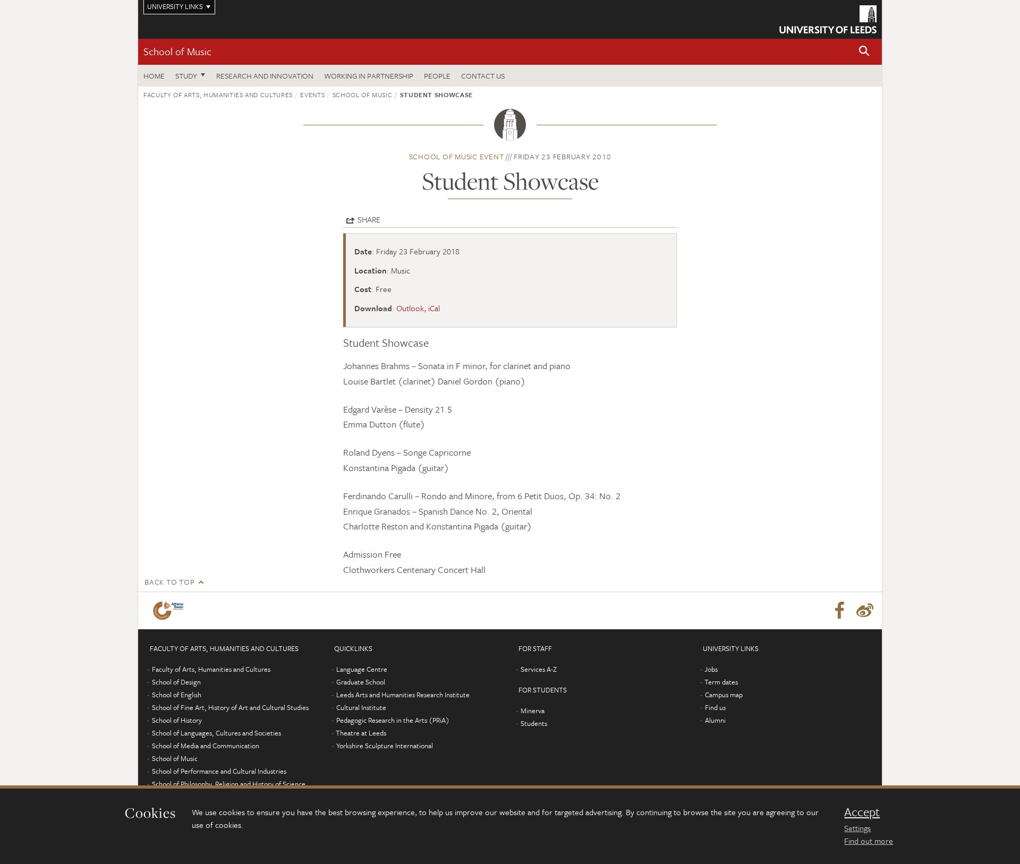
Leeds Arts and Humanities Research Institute (403, 694)
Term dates (721, 682)
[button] (864, 52)
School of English (176, 694)
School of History (177, 720)
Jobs (711, 669)
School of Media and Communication (205, 745)
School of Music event (456, 156)
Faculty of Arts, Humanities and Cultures (218, 94)
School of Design (176, 682)
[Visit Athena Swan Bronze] (170, 611)
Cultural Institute (361, 707)
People (437, 75)
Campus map (724, 694)
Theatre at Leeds (361, 733)
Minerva (533, 710)
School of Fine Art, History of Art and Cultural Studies (230, 707)
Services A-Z (539, 669)
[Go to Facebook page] (839, 610)
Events (312, 94)
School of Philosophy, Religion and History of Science (228, 784)
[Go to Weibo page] (864, 610)
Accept (862, 812)
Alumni (715, 720)
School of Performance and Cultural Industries (219, 771)
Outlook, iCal (418, 308)
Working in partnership (368, 75)
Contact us (483, 75)
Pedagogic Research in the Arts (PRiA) (392, 720)
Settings (857, 828)
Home (154, 75)
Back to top (169, 581)
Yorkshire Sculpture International (384, 745)
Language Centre (361, 669)
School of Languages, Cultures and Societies (216, 733)
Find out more (868, 840)
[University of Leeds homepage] (828, 19)
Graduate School (360, 682)
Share (369, 219)
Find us (715, 707)
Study (186, 75)
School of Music (177, 51)
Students (534, 723)
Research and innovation (264, 75)
